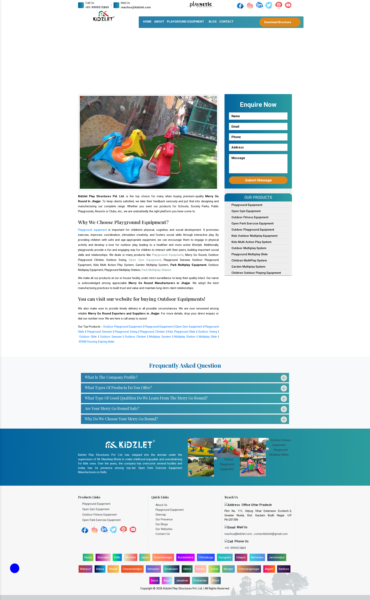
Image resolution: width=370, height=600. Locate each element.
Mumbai (131, 557)
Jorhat (214, 569)
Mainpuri (85, 569)
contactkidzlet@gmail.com (271, 534)
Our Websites (164, 529)
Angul (167, 580)
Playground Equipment (185, 21)
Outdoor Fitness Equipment (249, 217)
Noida (88, 557)
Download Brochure (278, 22)
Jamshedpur (277, 557)
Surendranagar (163, 557)
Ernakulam (171, 569)
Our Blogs (162, 524)
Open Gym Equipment (188, 326)
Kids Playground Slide (181, 331)
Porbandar (200, 580)
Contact (226, 21)
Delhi (117, 557)
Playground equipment (92, 230)
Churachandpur (132, 569)
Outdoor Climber (135, 336)
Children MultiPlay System (249, 260)
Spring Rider (106, 341)
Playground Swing (126, 331)
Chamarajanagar (249, 569)
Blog (213, 21)
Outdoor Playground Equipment (122, 326)
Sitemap (161, 514)
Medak (113, 569)
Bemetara (257, 557)
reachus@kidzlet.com (136, 7)
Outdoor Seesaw (111, 336)
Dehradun (153, 569)
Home (147, 21)
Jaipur (145, 557)
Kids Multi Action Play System (251, 242)
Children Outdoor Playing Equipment (256, 273)
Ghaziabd (103, 557)
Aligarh (269, 569)
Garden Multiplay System (248, 266)
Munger (228, 569)
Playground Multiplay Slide (249, 254)
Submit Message (258, 180)
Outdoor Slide (88, 336)
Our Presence (164, 519)
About (159, 21)
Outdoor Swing (207, 331)
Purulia (200, 569)
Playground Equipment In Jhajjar (172, 61)
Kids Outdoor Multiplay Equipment (254, 236)
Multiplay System (160, 336)
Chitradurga (205, 557)
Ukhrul (187, 569)
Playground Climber (152, 331)
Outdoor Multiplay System (248, 248)
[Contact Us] (14, 571)
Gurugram (225, 557)
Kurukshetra (185, 557)
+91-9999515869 (97, 7)
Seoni (154, 580)
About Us (161, 505)
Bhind (215, 580)
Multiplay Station (184, 336)
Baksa (100, 569)
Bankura (284, 569)
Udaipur (241, 557)
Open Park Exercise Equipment (252, 223)
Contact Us (163, 534)
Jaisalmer (182, 580)
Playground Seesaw (99, 331)
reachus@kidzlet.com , (239, 534)
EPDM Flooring (88, 341)
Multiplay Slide (208, 336)
